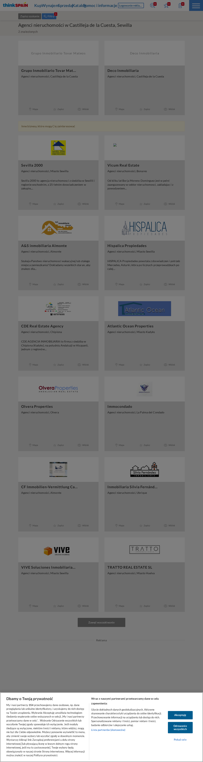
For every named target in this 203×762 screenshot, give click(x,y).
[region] (101, 727)
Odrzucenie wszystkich (180, 727)
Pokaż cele (180, 739)
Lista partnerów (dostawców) (108, 729)
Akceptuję (180, 715)
